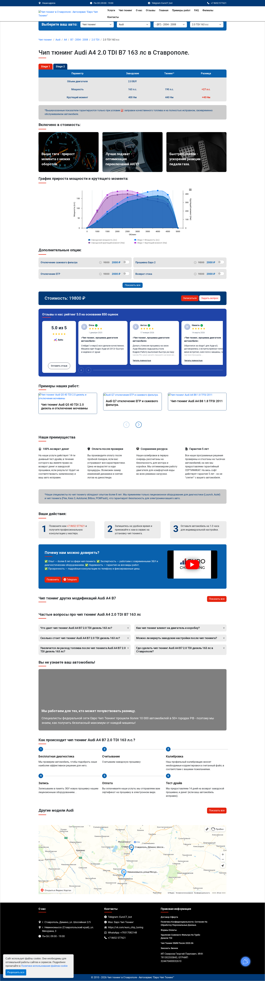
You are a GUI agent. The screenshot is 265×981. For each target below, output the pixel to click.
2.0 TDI (95, 39)
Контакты (113, 17)
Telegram (71, 579)
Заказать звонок (169, 948)
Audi (58, 39)
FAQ (196, 10)
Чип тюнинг (125, 10)
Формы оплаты (169, 930)
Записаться (190, 298)
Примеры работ (181, 10)
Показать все (132, 285)
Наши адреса (48, 3)
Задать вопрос (209, 298)
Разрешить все (15, 972)
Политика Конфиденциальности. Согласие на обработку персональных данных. (184, 923)
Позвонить (53, 579)
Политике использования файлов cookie (44, 965)
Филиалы (207, 10)
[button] (139, 425)
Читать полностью (142, 360)
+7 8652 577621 (76, 526)
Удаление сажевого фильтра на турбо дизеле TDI (180, 936)
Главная (163, 10)
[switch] (126, 262)
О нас (139, 10)
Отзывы (150, 10)
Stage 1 (45, 66)
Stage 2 (60, 66)
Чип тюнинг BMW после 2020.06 (177, 943)
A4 (65, 39)
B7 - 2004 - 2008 (79, 39)
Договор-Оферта (169, 917)
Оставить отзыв (59, 366)
